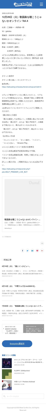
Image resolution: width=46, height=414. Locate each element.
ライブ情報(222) (6, 236)
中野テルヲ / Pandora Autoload (24, 382)
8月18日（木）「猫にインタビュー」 (16, 266)
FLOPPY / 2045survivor (22, 371)
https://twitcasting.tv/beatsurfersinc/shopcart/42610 (21, 87)
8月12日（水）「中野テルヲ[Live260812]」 (19, 286)
